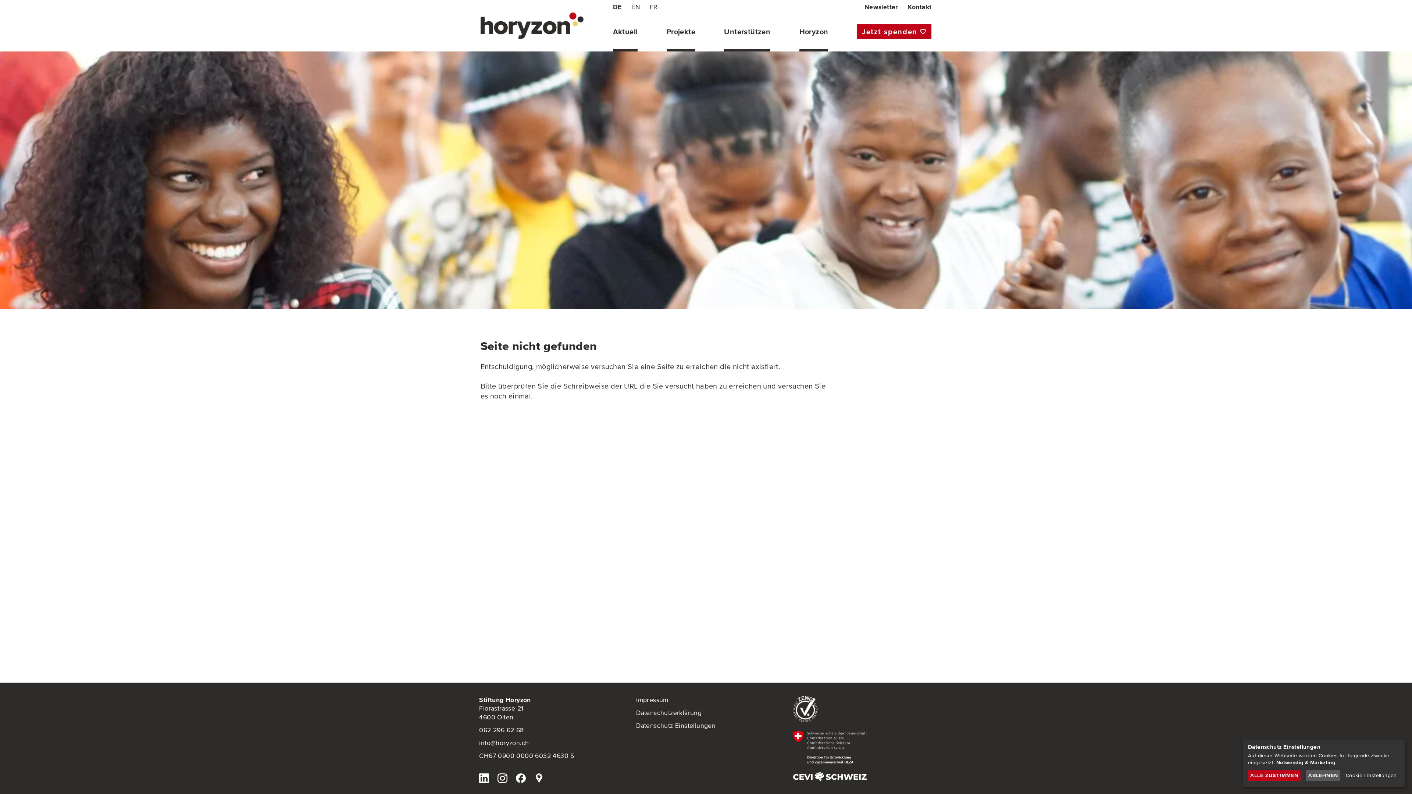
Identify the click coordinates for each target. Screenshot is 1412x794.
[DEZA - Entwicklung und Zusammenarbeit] (863, 747)
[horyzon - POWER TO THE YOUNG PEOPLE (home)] (532, 25)
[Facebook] (520, 779)
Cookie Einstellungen (1371, 775)
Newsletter (881, 7)
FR (654, 7)
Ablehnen (1323, 775)
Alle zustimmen (1274, 775)
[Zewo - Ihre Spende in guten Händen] (863, 709)
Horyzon (813, 32)
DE (617, 7)
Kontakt (920, 7)
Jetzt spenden (889, 32)
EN (635, 7)
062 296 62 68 (501, 730)
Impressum (652, 700)
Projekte (681, 32)
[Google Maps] (539, 779)
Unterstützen (747, 32)
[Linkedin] (484, 779)
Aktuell (625, 32)
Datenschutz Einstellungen (676, 725)
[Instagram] (502, 779)
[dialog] (1324, 763)
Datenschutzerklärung (669, 712)
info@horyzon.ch (504, 743)
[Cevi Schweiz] (863, 777)
